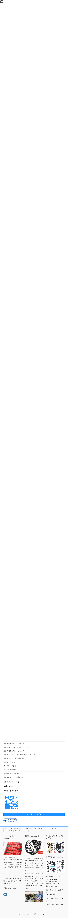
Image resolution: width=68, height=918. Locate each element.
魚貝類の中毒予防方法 (10, 769)
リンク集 (53, 828)
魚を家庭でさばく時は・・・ (12, 766)
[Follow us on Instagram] (5, 894)
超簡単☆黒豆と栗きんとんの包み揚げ (14, 751)
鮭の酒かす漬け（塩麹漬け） (12, 773)
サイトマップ (8, 831)
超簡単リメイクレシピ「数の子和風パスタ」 (16, 758)
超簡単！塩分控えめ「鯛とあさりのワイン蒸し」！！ (19, 747)
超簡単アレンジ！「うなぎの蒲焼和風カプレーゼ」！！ (19, 754)
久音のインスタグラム (17, 828)
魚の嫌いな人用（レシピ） (11, 762)
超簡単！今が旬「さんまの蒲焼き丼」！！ (16, 743)
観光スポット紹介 (43, 828)
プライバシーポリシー (21, 831)
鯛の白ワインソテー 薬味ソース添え (14, 777)
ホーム (6, 828)
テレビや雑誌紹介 (31, 828)
